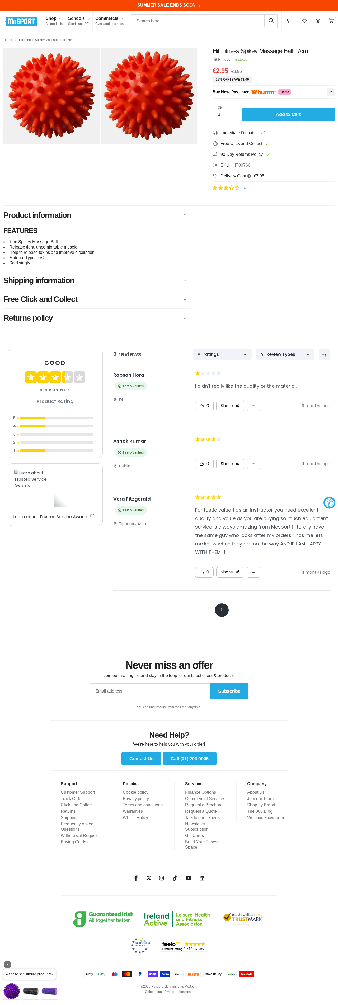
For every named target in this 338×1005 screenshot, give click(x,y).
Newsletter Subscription (197, 826)
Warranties (133, 811)
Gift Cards (194, 835)
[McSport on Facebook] (136, 878)
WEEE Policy (135, 817)
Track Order (72, 798)
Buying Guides (74, 842)
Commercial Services (205, 798)
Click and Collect (77, 805)
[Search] (271, 20)
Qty (220, 108)
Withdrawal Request (80, 835)
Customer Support (78, 792)
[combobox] (204, 21)
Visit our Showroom (265, 817)
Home (7, 40)
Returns (68, 811)
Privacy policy (136, 798)
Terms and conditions (143, 805)
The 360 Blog (260, 811)
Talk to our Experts (202, 817)
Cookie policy (135, 792)
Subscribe (229, 691)
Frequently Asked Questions (77, 826)
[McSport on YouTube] (188, 878)
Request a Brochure (204, 805)
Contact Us (141, 758)
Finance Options (200, 792)
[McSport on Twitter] (149, 878)
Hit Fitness (221, 59)
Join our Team (260, 798)
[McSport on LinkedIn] (202, 878)
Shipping (69, 817)
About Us (256, 792)
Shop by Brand (261, 805)
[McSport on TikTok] (175, 878)
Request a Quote (201, 811)
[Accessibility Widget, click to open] (329, 502)
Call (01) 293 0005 (190, 758)
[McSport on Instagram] (161, 878)
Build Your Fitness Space (202, 844)
